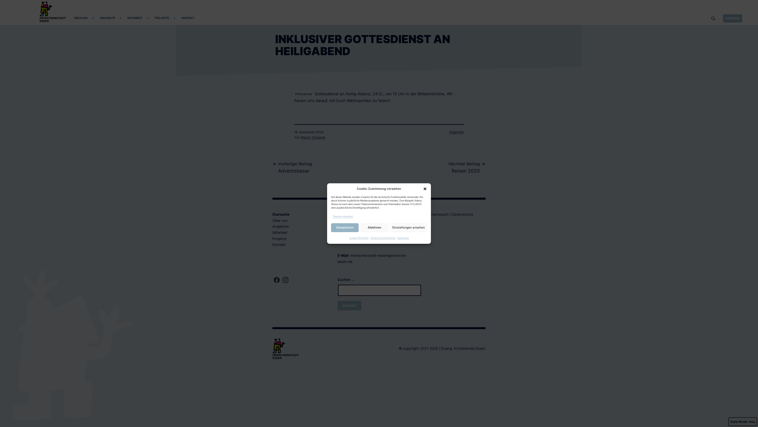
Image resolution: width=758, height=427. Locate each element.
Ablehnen (374, 227)
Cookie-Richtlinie (359, 237)
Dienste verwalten (343, 216)
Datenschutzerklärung (383, 237)
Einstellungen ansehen (408, 227)
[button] (425, 189)
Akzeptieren (345, 227)
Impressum (403, 237)
